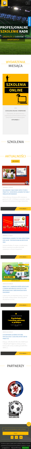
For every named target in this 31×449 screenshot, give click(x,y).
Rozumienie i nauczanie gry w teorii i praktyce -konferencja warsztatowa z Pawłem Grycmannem (16, 192)
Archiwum (16, 161)
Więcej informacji (16, 448)
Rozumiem (25, 448)
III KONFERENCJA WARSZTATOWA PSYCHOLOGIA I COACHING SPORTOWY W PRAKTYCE (15, 336)
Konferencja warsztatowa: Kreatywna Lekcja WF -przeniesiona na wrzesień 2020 (16, 240)
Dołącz (15, 433)
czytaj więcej (15, 119)
